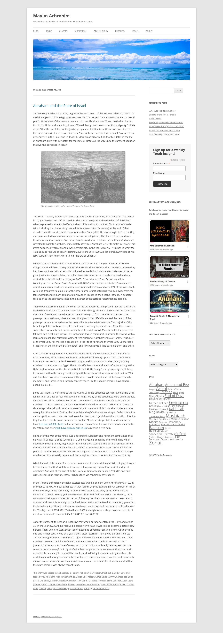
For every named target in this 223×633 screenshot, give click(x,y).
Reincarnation (158, 431)
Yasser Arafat (76, 588)
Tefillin (42, 588)
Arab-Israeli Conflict (65, 576)
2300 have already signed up (71, 427)
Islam (109, 580)
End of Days (45, 580)
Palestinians (106, 584)
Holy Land (82, 580)
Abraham (50, 576)
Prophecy (120, 31)
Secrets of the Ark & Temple (162, 114)
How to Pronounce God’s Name (164, 130)
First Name (159, 173)
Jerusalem (155, 409)
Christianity (154, 392)
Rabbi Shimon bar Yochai (173, 424)
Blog (35, 31)
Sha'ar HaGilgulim (156, 437)
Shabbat (168, 437)
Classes (63, 31)
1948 (42, 576)
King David (156, 412)
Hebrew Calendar (67, 580)
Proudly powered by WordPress (47, 616)
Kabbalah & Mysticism (90, 572)
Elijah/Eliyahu (156, 396)
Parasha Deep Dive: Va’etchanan (164, 134)
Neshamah (81, 584)
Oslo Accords (93, 584)
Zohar (86, 588)
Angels (152, 389)
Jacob (181, 405)
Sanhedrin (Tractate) (162, 434)
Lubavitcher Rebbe (157, 416)
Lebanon (117, 580)
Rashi (116, 584)
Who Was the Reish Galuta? (162, 110)
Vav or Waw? (155, 118)
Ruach (122, 584)
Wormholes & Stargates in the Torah (166, 126)
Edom (175, 392)
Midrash (166, 419)
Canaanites (121, 576)
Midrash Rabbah (180, 418)
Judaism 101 (81, 31)
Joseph (165, 409)
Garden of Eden (158, 403)
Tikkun (176, 437)
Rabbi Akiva (154, 424)
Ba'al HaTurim (174, 389)
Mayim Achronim (51, 16)
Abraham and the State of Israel (59, 105)
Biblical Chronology (85, 576)
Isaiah (167, 405)
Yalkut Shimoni (176, 439)
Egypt (181, 392)
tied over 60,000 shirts (51, 424)
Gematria (178, 402)
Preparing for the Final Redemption (166, 122)
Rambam (156, 427)
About (149, 31)
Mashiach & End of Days (113, 572)
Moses (153, 421)
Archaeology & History (68, 572)
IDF (89, 580)
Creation (165, 392)
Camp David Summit (105, 576)
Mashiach (175, 415)
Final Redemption (160, 398)
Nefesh (71, 584)
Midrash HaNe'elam (57, 584)
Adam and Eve (177, 384)
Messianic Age (156, 419)
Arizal (161, 388)
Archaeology (101, 31)
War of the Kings (61, 588)
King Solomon (170, 412)
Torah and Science (159, 439)
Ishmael (102, 580)
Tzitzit (49, 588)
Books (49, 31)
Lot (45, 584)
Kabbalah (176, 408)
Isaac (94, 580)
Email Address (161, 163)
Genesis (153, 405)
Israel (135, 31)
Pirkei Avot (164, 422)
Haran (55, 580)
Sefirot (180, 433)
